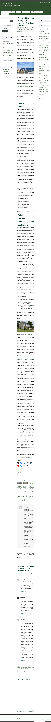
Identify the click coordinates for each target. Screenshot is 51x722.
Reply (33, 663)
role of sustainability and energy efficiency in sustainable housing (25, 498)
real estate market (27, 83)
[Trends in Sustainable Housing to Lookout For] (19, 483)
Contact (40, 11)
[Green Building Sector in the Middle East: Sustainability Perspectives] (31, 483)
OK (11, 20)
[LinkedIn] (40, 3)
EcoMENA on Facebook (8, 60)
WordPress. (32, 718)
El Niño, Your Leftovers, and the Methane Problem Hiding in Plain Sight (8, 52)
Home (3, 11)
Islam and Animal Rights (7, 55)
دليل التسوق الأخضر (42, 96)
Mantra (27, 718)
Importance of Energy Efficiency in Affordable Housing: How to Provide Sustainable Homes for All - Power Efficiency (25, 667)
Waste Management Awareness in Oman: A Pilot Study (44, 82)
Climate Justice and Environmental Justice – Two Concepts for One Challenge (21, 555)
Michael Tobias (21, 27)
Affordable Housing (22, 495)
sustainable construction (22, 268)
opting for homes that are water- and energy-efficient (25, 86)
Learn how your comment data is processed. (25, 711)
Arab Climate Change (6, 69)
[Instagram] (43, 3)
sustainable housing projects (28, 292)
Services (18, 11)
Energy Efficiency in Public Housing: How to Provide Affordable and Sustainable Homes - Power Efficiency (25, 673)
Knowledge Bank (26, 11)
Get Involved (34, 11)
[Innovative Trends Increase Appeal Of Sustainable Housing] (25, 483)
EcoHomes (22, 496)
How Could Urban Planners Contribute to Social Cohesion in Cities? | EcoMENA (25, 575)
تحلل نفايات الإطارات (42, 98)
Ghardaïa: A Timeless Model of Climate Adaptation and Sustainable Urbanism (44, 35)
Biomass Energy (6, 71)
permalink (23, 500)
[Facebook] (45, 3)
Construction (19, 29)
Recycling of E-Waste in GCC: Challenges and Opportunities (44, 93)
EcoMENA (7, 3)
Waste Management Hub (7, 73)
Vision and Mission (10, 11)
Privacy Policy (5, 13)
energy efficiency (28, 496)
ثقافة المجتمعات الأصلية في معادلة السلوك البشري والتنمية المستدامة (44, 77)
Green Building (26, 29)
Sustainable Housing (30, 499)
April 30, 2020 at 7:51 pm (26, 581)
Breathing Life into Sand (43, 89)
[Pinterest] (49, 3)
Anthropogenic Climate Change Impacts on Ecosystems (44, 72)
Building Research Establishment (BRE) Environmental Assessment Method (25, 359)
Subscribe (5, 31)
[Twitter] (47, 3)
